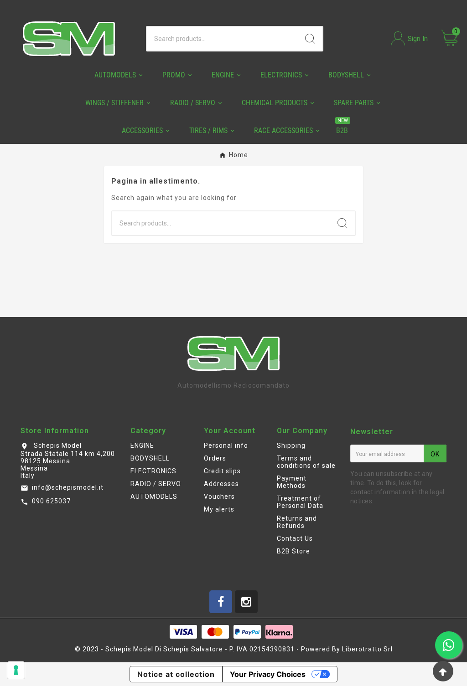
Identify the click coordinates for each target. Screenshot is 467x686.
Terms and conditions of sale (306, 462)
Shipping (291, 445)
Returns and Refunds (297, 522)
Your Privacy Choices (268, 674)
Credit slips (222, 471)
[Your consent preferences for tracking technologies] (16, 670)
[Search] (310, 39)
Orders (215, 458)
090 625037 (51, 501)
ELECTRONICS (153, 471)
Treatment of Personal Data (300, 502)
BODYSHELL (150, 458)
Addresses (221, 483)
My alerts (219, 509)
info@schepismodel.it (68, 487)
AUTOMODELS (153, 496)
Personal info (226, 445)
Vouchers (219, 496)
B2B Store (293, 551)
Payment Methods (291, 482)
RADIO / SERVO (155, 483)
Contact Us (295, 538)
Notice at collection (176, 674)
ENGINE (142, 445)
